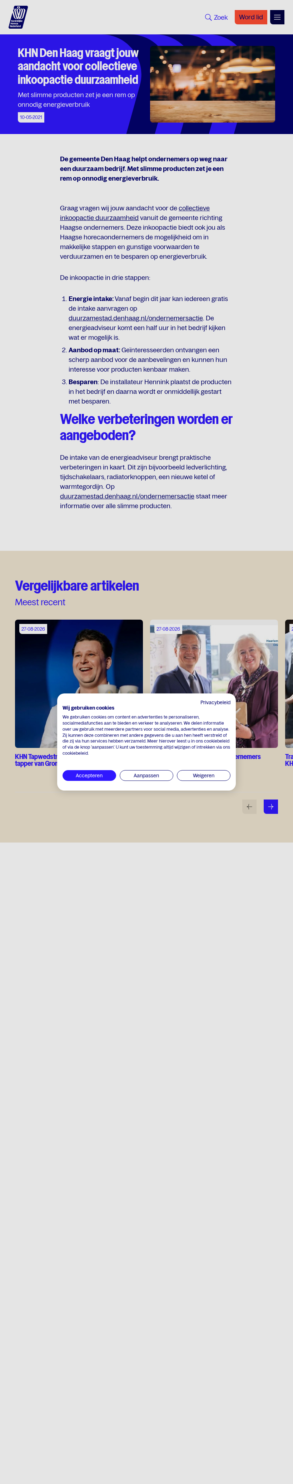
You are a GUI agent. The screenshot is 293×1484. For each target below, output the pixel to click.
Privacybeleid (215, 702)
